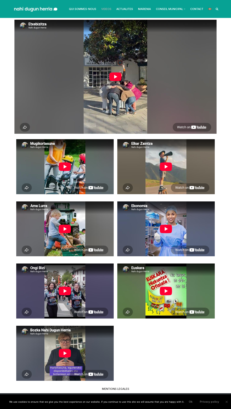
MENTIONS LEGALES (115, 389)
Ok (191, 401)
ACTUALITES (124, 9)
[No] (226, 402)
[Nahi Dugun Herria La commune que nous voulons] (35, 9)
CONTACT (196, 9)
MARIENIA (144, 9)
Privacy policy (209, 401)
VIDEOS (106, 9)
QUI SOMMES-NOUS (82, 9)
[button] (184, 9)
